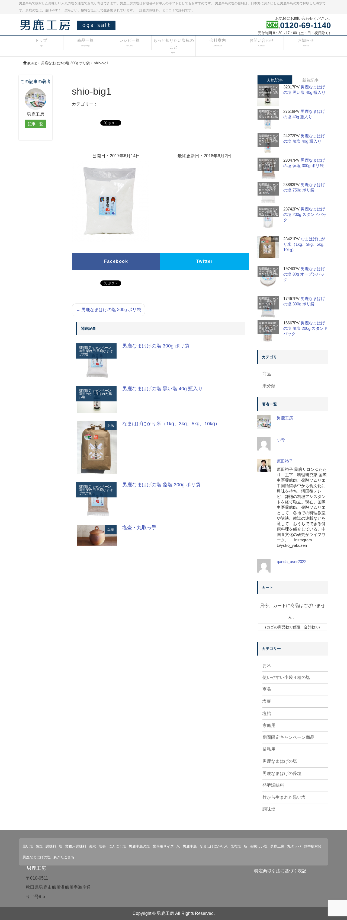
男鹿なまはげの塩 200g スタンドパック (305, 214)
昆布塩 (235, 846)
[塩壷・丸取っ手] (97, 535)
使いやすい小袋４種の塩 (286, 677)
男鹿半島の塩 (139, 846)
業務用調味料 (75, 846)
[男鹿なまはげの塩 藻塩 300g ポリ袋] (97, 499)
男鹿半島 (190, 846)
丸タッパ (294, 846)
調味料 (51, 846)
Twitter (204, 261)
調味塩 (268, 809)
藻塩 (39, 846)
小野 (281, 439)
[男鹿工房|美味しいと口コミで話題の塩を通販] (69, 24)
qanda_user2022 (291, 561)
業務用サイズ (163, 846)
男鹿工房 (285, 418)
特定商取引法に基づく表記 (280, 870)
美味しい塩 (259, 846)
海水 (92, 846)
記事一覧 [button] (35, 124)
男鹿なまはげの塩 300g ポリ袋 (108, 309)
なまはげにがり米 (214, 846)
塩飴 (266, 713)
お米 (110, 425)
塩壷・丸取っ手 (139, 527)
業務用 (91, 351)
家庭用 (263, 322)
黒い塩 (28, 846)
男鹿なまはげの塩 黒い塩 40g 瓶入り (162, 388)
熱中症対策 (313, 846)
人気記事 (275, 80)
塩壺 (110, 529)
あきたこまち (64, 857)
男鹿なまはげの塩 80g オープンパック (304, 274)
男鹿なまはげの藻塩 (268, 141)
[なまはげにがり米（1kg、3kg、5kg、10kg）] (97, 447)
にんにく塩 (117, 846)
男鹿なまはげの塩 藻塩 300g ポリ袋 (161, 484)
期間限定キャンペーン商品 (268, 88)
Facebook (116, 261)
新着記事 (310, 80)
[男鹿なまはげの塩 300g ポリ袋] (97, 360)
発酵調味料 (273, 785)
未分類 (268, 386)
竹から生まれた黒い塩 (95, 395)
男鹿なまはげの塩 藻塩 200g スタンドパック (305, 328)
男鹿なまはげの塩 (268, 115)
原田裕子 (285, 461)
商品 (266, 374)
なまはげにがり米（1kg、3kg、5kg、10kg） (171, 423)
